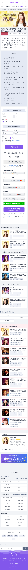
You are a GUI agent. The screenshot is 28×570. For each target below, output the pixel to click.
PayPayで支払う (12, 187)
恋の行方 (15, 33)
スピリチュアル (21, 315)
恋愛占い (15, 9)
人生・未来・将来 (20, 497)
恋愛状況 (20, 482)
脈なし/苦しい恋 (22, 33)
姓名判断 (21, 318)
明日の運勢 (20, 506)
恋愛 (10, 33)
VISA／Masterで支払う (12, 180)
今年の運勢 (7, 509)
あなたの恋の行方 (21, 9)
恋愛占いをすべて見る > (21, 478)
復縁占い (20, 485)
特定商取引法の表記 (14, 563)
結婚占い (20, 490)
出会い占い (7, 490)
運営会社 (24, 561)
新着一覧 (8, 6)
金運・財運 (20, 500)
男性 (13, 122)
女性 (6, 122)
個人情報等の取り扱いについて (18, 140)
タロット (7, 315)
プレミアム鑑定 (10, 9)
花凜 (4, 535)
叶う (14, 539)
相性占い (20, 487)
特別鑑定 (21, 6)
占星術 (20, 516)
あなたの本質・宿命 (7, 497)
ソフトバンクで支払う (10, 199)
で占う (14, 147)
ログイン (17, 213)
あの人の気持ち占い (7, 482)
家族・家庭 (20, 503)
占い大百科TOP (3, 9)
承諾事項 (16, 165)
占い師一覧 (18, 558)
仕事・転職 (7, 500)
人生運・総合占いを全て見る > (20, 494)
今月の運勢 (20, 509)
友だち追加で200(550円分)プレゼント (15, 204)
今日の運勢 (7, 506)
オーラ (7, 318)
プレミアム (5, 33)
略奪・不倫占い (7, 487)
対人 (8, 503)
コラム (23, 558)
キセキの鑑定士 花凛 (15, 437)
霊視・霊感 (7, 519)
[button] (14, 173)
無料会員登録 (7, 216)
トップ (2, 6)
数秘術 (7, 525)
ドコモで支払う (12, 194)
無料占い (14, 6)
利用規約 (11, 165)
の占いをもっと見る (10, 449)
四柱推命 (7, 321)
